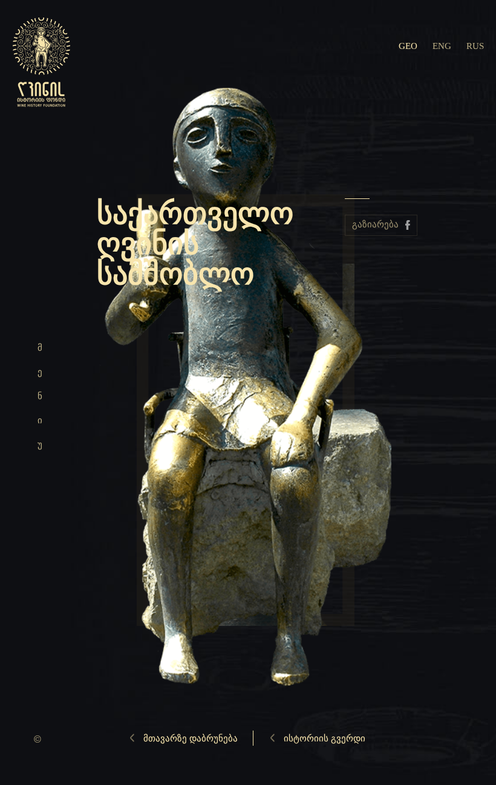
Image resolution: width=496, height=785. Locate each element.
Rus (475, 46)
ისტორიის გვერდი (324, 738)
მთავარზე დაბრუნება (190, 738)
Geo (408, 46)
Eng (441, 46)
